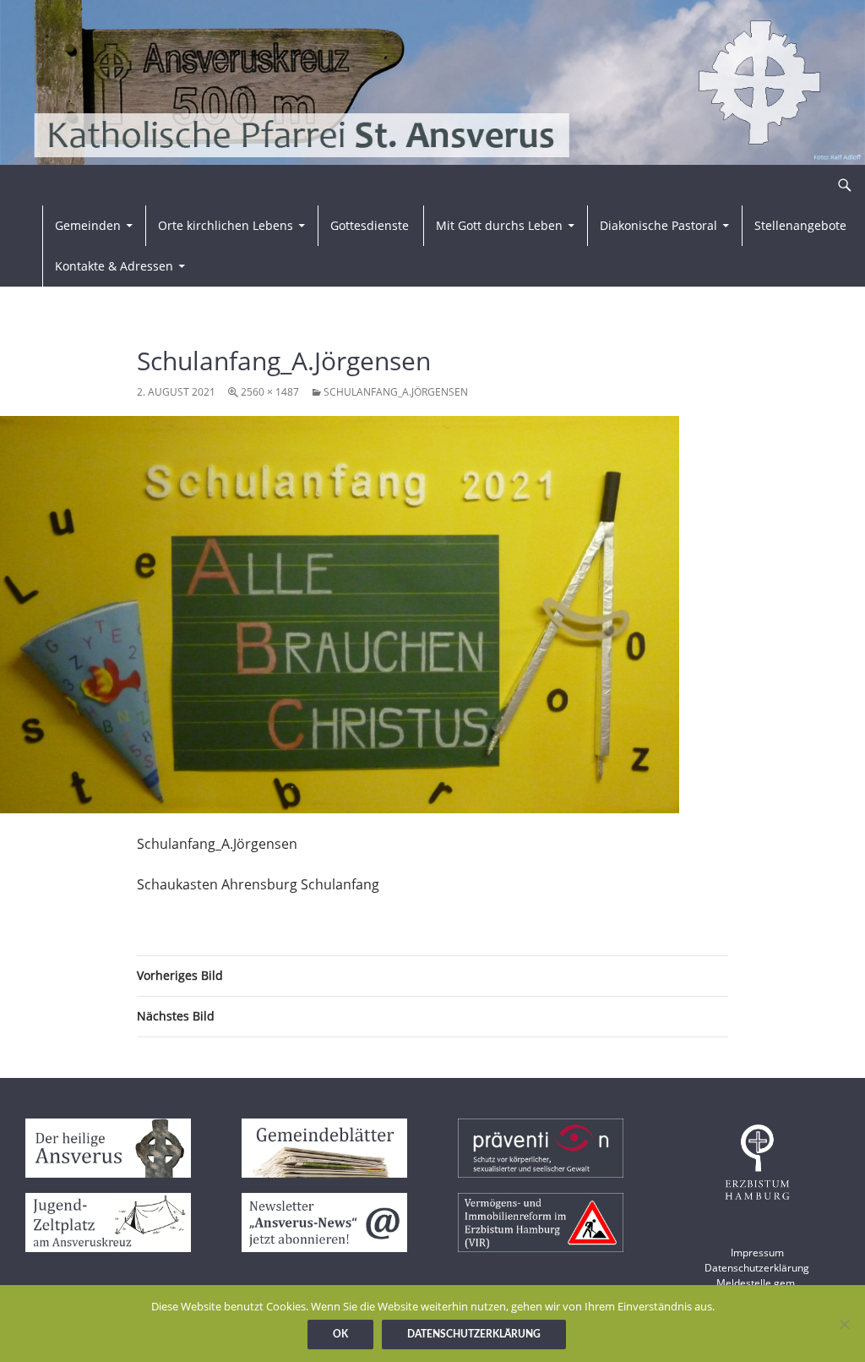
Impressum (757, 1252)
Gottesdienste (369, 225)
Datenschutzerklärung (757, 1268)
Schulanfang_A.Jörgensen (396, 392)
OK (340, 1334)
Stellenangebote (800, 225)
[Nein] (843, 1324)
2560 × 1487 (270, 392)
